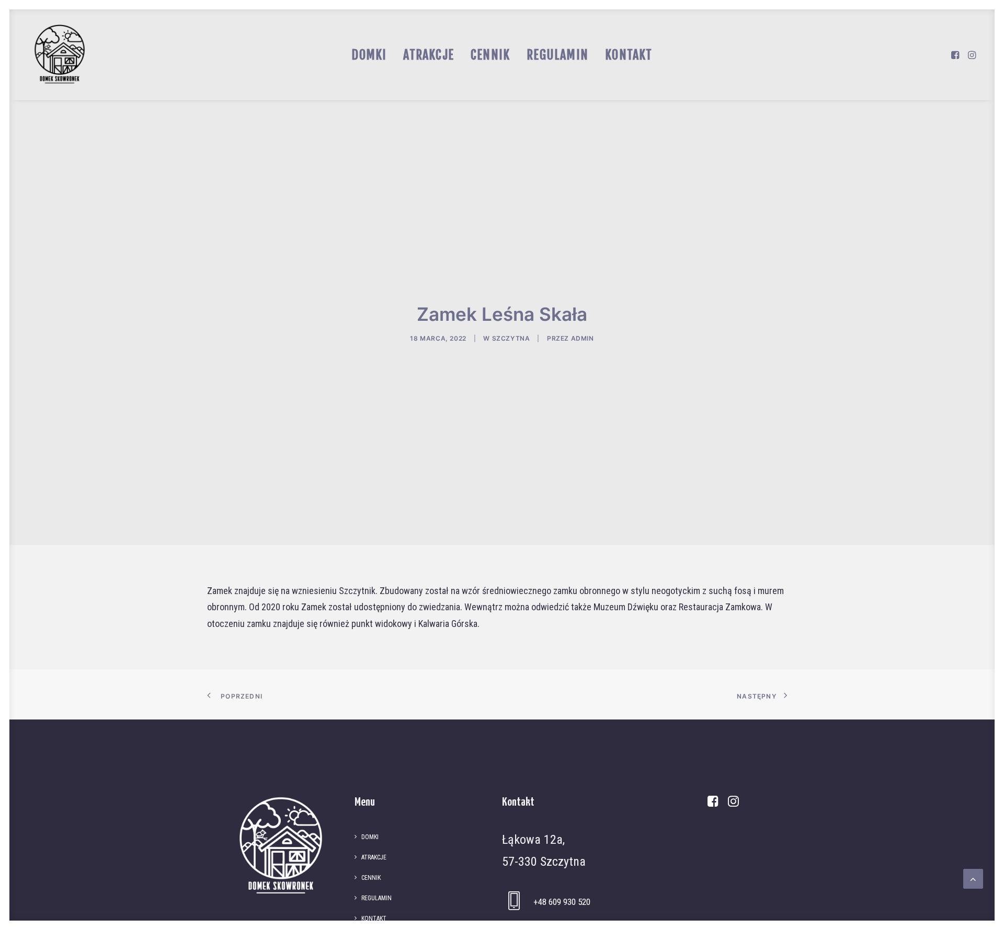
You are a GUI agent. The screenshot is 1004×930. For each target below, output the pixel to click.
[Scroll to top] (973, 878)
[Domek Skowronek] (59, 55)
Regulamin (557, 55)
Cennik (490, 55)
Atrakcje (428, 55)
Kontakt (628, 55)
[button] (956, 54)
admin (582, 338)
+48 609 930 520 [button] (561, 902)
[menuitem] (369, 54)
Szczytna (511, 338)
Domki (368, 55)
